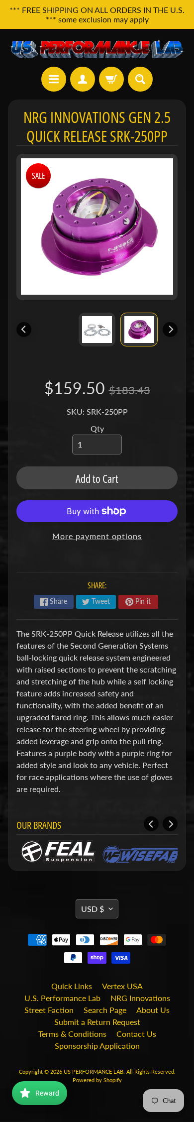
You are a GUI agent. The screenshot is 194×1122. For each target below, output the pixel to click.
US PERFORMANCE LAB (93, 1071)
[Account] (82, 79)
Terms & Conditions (72, 1033)
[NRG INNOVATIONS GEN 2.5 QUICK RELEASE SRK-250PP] (139, 329)
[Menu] (53, 79)
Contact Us (136, 1033)
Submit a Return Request (97, 1021)
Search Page (105, 1009)
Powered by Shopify (97, 1080)
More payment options (97, 536)
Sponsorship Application (97, 1045)
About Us (153, 1009)
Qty (97, 428)
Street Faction (49, 1009)
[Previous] (23, 329)
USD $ (92, 908)
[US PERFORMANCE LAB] (97, 48)
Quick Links (71, 986)
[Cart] (111, 79)
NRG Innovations (140, 998)
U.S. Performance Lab (62, 998)
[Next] (170, 329)
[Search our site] (140, 79)
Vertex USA (122, 986)
